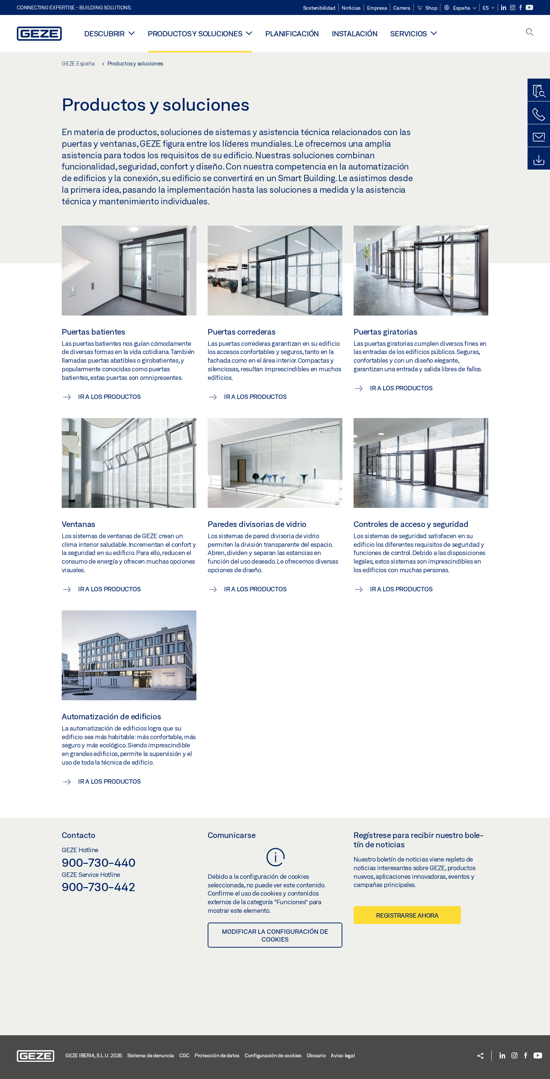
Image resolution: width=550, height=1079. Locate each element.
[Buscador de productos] (539, 92)
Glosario (316, 1055)
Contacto (78, 834)
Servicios (408, 33)
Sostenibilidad (319, 8)
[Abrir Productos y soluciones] (249, 33)
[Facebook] (521, 7)
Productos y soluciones (195, 33)
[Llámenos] (539, 114)
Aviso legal (342, 1055)
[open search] (530, 32)
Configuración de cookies (273, 1055)
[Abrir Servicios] (434, 33)
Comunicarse (232, 834)
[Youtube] (529, 7)
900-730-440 (98, 862)
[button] (459, 8)
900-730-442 (98, 886)
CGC (184, 1055)
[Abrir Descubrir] (131, 33)
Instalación (354, 33)
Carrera (401, 8)
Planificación (292, 33)
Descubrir (104, 33)
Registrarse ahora (407, 915)
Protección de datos (217, 1055)
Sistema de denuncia (150, 1055)
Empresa (377, 8)
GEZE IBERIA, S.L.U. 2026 (93, 1055)
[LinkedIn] (504, 7)
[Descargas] (539, 160)
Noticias (351, 8)
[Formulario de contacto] (539, 137)
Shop (431, 8)
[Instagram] (513, 7)
